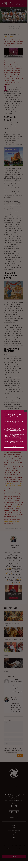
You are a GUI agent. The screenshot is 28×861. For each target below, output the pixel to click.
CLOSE (25, 410)
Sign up (14, 446)
